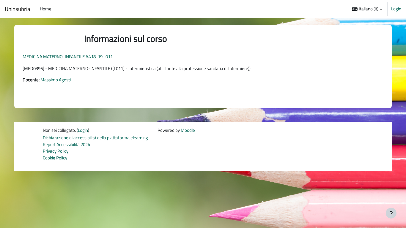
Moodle (188, 130)
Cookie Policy (55, 157)
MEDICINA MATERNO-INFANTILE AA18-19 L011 (68, 56)
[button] (367, 9)
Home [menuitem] (45, 8)
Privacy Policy (55, 151)
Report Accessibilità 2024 (66, 144)
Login (396, 9)
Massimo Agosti (55, 79)
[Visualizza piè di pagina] (391, 213)
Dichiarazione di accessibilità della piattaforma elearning (95, 137)
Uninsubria (17, 9)
